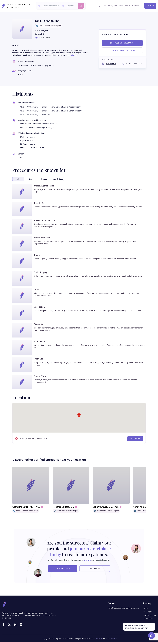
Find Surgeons (112, 6)
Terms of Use (96, 638)
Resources (135, 6)
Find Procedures (124, 6)
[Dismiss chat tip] (152, 625)
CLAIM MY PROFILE (62, 568)
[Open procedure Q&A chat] (151, 635)
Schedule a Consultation (122, 43)
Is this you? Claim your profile (122, 50)
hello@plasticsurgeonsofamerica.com (123, 608)
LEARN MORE (94, 568)
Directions (135, 439)
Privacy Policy (111, 638)
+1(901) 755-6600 (134, 63)
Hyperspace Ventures (65, 638)
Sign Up (150, 6)
